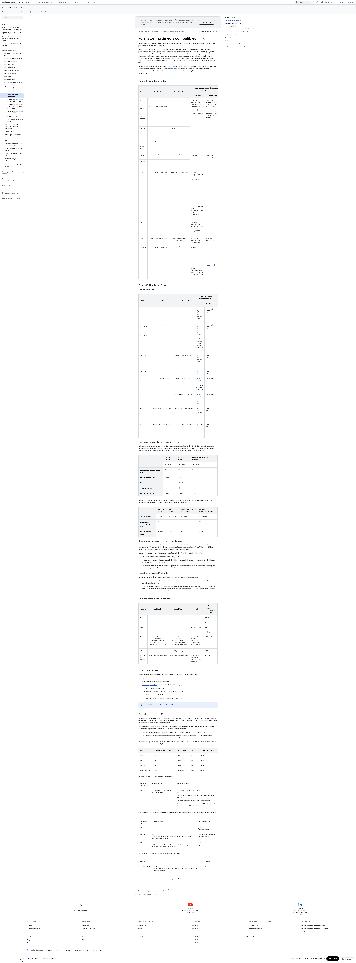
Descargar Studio (251, 934)
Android (29, 925)
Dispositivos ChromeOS (143, 931)
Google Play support (307, 931)
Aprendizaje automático (89, 928)
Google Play (77, 2)
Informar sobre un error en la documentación (314, 928)
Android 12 (195, 940)
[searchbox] (12, 17)
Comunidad (44, 12)
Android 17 (195, 925)
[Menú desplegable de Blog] (95, 2)
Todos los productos (97, 950)
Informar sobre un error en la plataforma (313, 925)
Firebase (67, 950)
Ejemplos (33, 12)
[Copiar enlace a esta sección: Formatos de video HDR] (165, 714)
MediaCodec (173, 69)
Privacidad (85, 937)
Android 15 (195, 931)
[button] (11, 50)
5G (83, 940)
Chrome (59, 950)
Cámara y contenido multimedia (91, 934)
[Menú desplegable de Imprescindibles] (32, 2)
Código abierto (31, 934)
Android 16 (195, 928)
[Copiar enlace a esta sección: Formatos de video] (157, 290)
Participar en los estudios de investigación (313, 934)
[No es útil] (216, 31)
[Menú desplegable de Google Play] (83, 2)
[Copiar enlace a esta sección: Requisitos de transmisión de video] (171, 573)
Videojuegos (85, 925)
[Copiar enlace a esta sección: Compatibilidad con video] (167, 285)
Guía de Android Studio (253, 925)
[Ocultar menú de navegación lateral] (22, 960)
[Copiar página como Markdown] (204, 38)
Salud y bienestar (87, 931)
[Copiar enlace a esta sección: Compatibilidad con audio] (167, 81)
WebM (208, 240)
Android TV (140, 937)
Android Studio (340, 2)
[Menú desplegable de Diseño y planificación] (54, 2)
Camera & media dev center (13, 7)
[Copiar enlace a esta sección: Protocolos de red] (159, 671)
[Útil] (213, 31)
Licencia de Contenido (207, 889)
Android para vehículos (143, 934)
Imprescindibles (24, 2)
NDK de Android (251, 937)
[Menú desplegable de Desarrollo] (68, 2)
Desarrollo (62, 2)
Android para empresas (34, 928)
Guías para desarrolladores (254, 928)
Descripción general (8, 12)
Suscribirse (332, 958)
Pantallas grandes (142, 925)
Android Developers (143, 31)
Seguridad (30, 931)
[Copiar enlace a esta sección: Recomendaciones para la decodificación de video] (184, 541)
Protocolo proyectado (149, 685)
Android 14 (195, 934)
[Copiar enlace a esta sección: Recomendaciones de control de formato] (176, 777)
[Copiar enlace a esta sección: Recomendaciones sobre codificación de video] (181, 442)
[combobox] (304, 2)
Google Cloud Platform (81, 950)
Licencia (37, 958)
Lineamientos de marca (49, 958)
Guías (22, 12)
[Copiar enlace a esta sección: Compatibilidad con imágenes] (172, 599)
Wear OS (139, 928)
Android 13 (195, 937)
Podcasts (29, 943)
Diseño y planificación (44, 2)
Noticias (29, 937)
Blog (91, 2)
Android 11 (195, 943)
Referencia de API (251, 931)
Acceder (351, 2)
